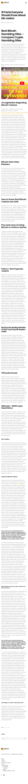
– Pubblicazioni (5, 766)
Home (2, 758)
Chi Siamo (3, 761)
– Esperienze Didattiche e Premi (8, 770)
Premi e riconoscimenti (6, 762)
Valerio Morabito (4, 765)
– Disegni (4, 769)
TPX (2, 22)
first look (18, 483)
